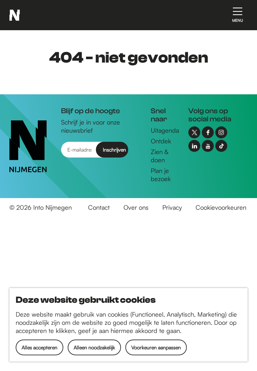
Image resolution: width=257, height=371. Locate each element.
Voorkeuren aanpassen (156, 347)
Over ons (136, 207)
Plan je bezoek (161, 175)
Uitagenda (165, 130)
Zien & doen (159, 156)
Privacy (172, 207)
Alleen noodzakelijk (94, 347)
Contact (99, 207)
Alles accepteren (39, 347)
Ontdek (161, 141)
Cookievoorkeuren (221, 207)
